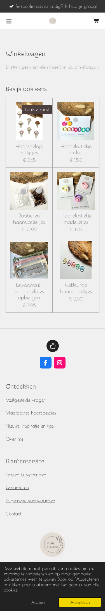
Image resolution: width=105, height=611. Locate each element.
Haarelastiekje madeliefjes (76, 218)
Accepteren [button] (80, 602)
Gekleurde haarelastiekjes (76, 288)
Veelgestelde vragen (26, 400)
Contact (13, 513)
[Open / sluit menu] (9, 20)
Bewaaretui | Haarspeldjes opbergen (29, 291)
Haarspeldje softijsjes (29, 149)
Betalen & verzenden (26, 474)
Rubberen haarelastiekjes (29, 218)
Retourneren (17, 487)
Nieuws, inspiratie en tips (30, 425)
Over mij (14, 439)
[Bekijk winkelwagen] (96, 20)
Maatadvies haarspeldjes (31, 412)
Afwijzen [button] (38, 602)
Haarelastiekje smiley (76, 149)
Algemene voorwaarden (30, 500)
